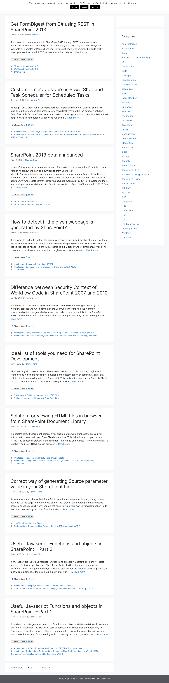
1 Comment (19, 270)
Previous (16, 667)
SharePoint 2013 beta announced (47, 155)
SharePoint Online (130, 179)
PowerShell (127, 147)
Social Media (128, 183)
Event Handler (129, 98)
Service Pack (128, 165)
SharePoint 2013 (30, 66)
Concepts (43, 131)
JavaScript (37, 523)
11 (39, 667)
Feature (125, 102)
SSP (123, 197)
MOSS (59, 526)
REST (124, 152)
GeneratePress (103, 678)
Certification (127, 66)
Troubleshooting (77, 333)
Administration (20, 131)
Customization (58, 134)
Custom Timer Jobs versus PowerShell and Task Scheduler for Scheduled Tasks (57, 92)
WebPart (126, 233)
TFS (123, 206)
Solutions (66, 460)
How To (38, 267)
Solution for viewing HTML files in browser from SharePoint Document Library (56, 418)
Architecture (32, 131)
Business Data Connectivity (135, 57)
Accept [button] (74, 7)
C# (15, 66)
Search (125, 156)
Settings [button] (94, 7)
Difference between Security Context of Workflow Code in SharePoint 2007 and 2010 (59, 290)
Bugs (124, 53)
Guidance (29, 267)
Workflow (89, 333)
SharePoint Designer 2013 (135, 174)
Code (19, 66)
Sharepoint (84, 134)
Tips (61, 333)
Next (46, 667)
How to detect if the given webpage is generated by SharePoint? (52, 224)
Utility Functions (49, 654)
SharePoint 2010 (97, 134)
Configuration (45, 134)
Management (55, 131)
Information (19, 201)
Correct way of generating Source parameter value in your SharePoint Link (59, 483)
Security (46, 333)
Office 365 (127, 143)
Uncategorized (129, 228)
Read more (81, 52)
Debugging (32, 526)
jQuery (124, 129)
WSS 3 (77, 526)
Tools (66, 333)
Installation (127, 120)
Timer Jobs (75, 131)
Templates (127, 201)
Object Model (128, 138)
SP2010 (65, 131)
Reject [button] (84, 7)
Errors (124, 93)
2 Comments (19, 72)
